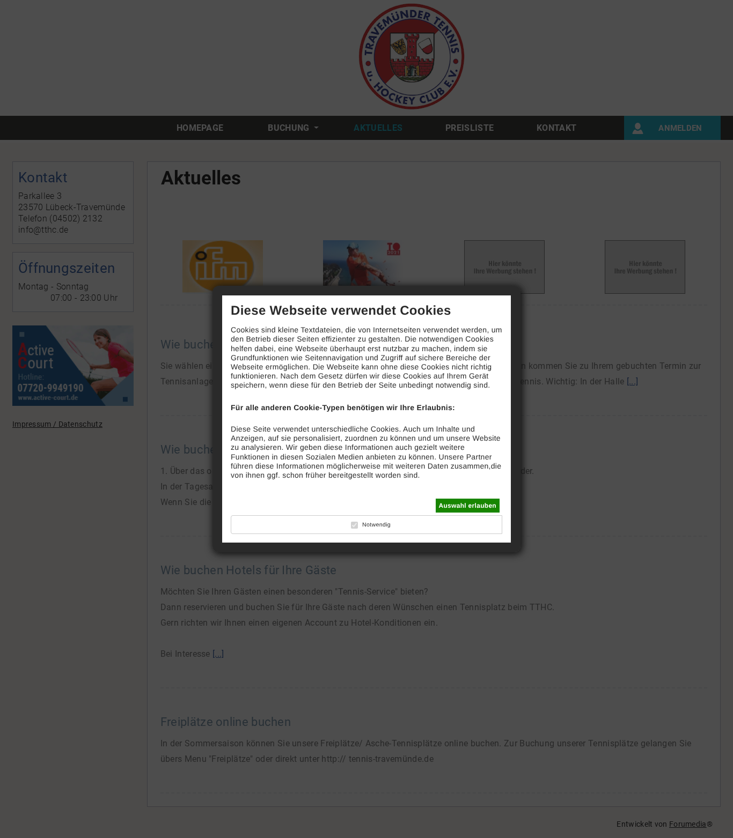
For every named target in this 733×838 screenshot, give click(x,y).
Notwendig (376, 525)
